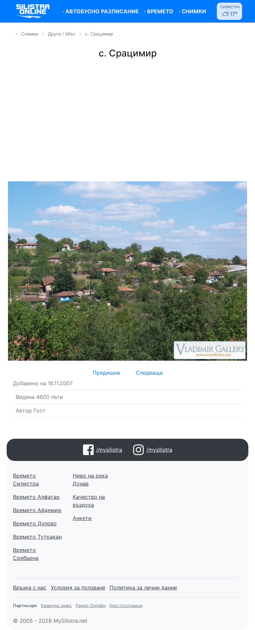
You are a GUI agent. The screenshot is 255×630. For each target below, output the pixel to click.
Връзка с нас (29, 587)
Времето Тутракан (37, 536)
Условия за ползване (78, 587)
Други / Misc (62, 34)
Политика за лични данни (143, 587)
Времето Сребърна (26, 554)
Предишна (106, 372)
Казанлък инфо (56, 605)
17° (230, 11)
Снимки (29, 34)
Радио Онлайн (91, 605)
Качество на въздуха (89, 501)
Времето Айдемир (37, 510)
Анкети (82, 518)
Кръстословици (126, 605)
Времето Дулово (35, 523)
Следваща (149, 372)
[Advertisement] (127, 118)
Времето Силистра (26, 479)
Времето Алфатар (36, 497)
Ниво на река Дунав (90, 479)
